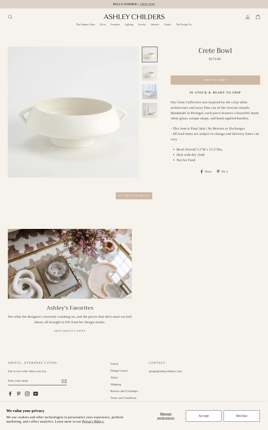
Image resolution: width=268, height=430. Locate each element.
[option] (134, 4)
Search (114, 363)
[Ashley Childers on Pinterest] (18, 393)
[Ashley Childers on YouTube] (35, 393)
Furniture (115, 24)
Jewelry (142, 24)
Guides (167, 24)
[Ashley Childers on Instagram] (27, 393)
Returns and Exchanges (124, 391)
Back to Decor (136, 195)
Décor (103, 24)
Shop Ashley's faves (70, 331)
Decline (241, 416)
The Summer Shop (85, 24)
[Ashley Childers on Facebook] (10, 393)
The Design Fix (184, 24)
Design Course (119, 370)
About (114, 377)
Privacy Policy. (93, 421)
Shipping (115, 384)
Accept (204, 416)
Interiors (155, 24)
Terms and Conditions (123, 397)
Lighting (129, 24)
